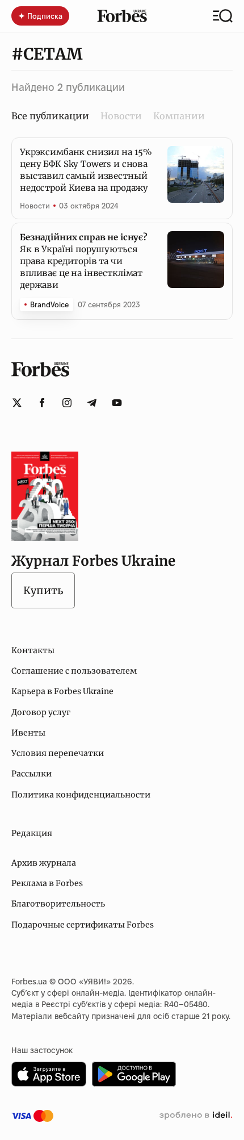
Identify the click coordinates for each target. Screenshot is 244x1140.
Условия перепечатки (57, 753)
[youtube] (116, 402)
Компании (179, 116)
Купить (43, 590)
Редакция (31, 833)
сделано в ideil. (196, 1116)
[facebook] (42, 402)
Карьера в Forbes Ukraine (62, 691)
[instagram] (66, 402)
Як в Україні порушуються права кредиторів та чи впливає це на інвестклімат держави (84, 261)
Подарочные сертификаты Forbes (82, 925)
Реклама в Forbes (47, 883)
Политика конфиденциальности (80, 795)
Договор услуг (40, 712)
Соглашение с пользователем (74, 671)
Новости (121, 116)
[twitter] (17, 402)
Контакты (32, 650)
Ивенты (28, 733)
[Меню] (222, 16)
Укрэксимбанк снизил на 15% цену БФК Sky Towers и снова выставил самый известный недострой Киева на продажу (86, 170)
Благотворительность (58, 904)
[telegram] (91, 402)
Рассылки (31, 774)
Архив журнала (43, 863)
